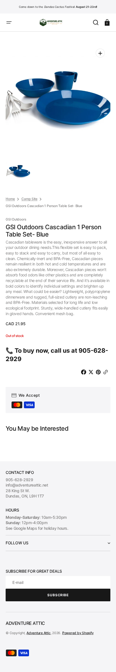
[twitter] (92, 372)
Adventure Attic (38, 633)
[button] (9, 22)
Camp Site (29, 199)
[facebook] (84, 372)
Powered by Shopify (78, 633)
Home (10, 199)
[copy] (106, 372)
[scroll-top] (104, 660)
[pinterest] (99, 372)
